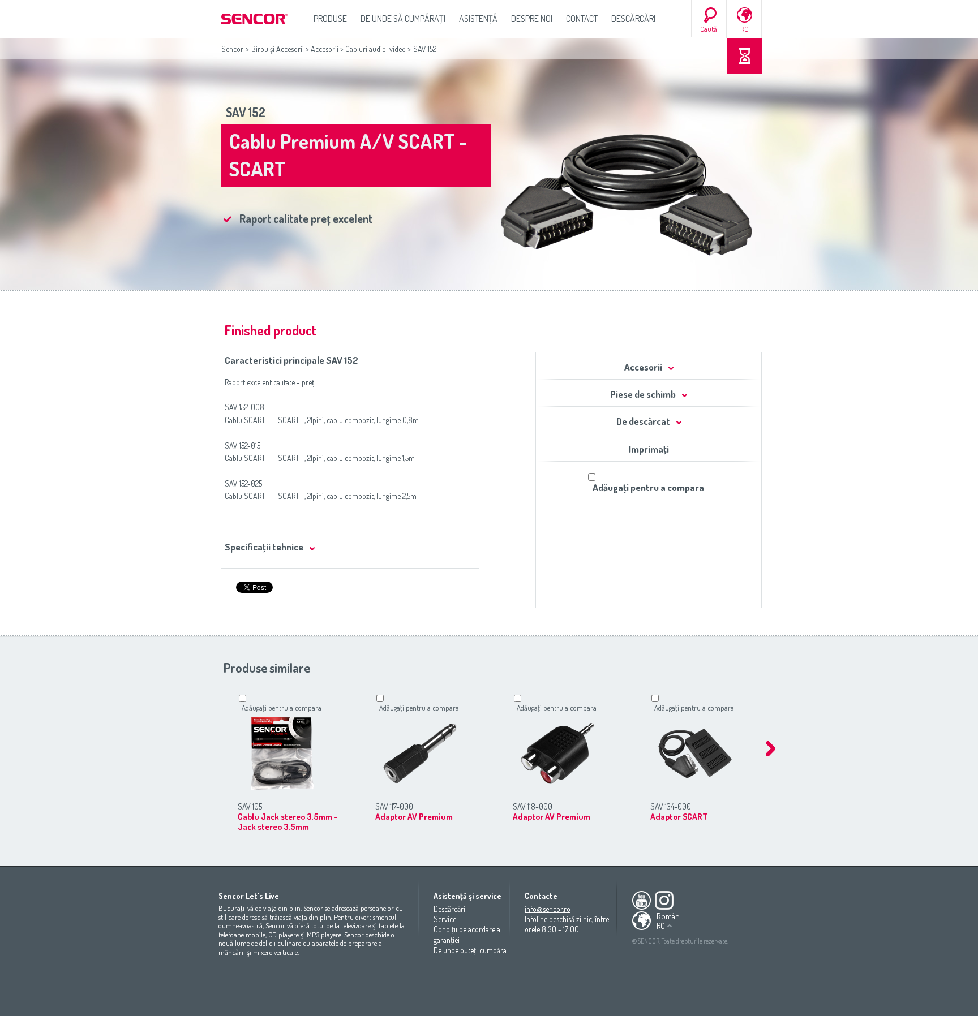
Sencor (232, 49)
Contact (582, 18)
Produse (330, 18)
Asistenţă (478, 18)
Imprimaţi (649, 449)
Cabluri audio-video (375, 49)
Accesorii (324, 49)
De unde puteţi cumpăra (470, 950)
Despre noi (531, 18)
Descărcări (633, 18)
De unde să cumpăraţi (403, 18)
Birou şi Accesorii (277, 49)
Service (445, 919)
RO (744, 28)
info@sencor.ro (547, 909)
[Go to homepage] (255, 19)
